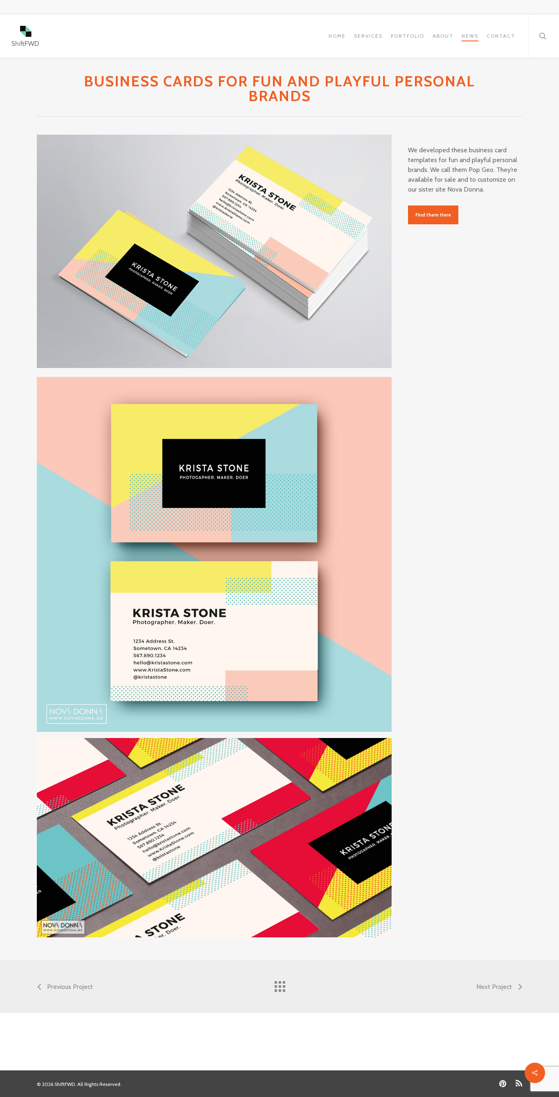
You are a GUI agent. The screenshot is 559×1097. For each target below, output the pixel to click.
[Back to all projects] (279, 984)
